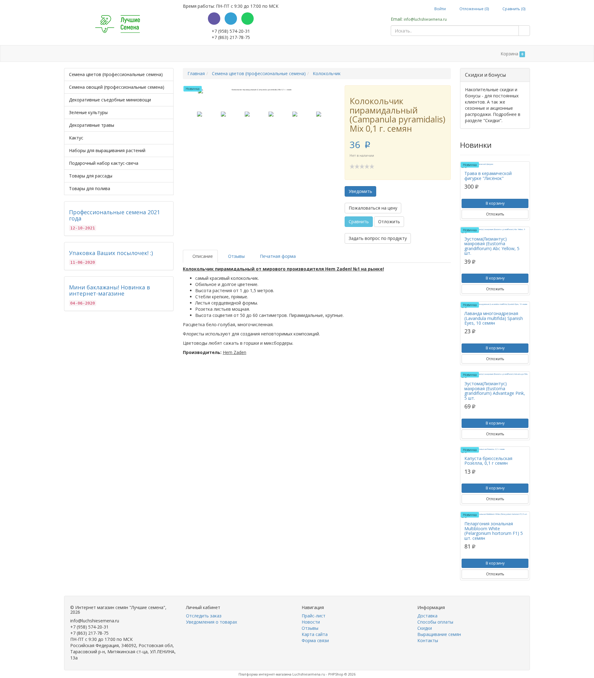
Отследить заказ (204, 616)
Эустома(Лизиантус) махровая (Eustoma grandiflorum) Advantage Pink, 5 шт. (494, 391)
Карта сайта (315, 634)
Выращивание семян (231, 54)
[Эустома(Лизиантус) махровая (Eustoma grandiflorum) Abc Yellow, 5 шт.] (495, 230)
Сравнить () (513, 8)
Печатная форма (277, 256)
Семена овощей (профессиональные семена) (116, 87)
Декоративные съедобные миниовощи (110, 100)
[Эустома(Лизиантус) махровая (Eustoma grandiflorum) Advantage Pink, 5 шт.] (495, 375)
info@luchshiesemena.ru (425, 19)
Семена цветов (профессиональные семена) (116, 74)
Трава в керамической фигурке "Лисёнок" (488, 175)
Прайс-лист (313, 616)
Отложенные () (473, 8)
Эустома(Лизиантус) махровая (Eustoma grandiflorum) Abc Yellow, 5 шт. (491, 246)
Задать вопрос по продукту (378, 238)
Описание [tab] (202, 256)
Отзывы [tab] (236, 256)
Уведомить (360, 191)
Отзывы (310, 628)
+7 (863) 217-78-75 (231, 37)
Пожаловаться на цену (373, 208)
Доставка (121, 54)
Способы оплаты (158, 54)
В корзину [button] (495, 203)
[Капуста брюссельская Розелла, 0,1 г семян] (495, 450)
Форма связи (315, 640)
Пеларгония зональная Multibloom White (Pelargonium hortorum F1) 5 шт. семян (493, 531)
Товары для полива (89, 188)
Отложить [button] (389, 221)
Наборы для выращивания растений (107, 150)
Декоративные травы (91, 125)
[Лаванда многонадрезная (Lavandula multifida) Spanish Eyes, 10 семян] (495, 305)
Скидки (193, 54)
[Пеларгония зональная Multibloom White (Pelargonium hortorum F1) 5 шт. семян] (495, 515)
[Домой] (70, 53)
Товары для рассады (90, 176)
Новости (311, 622)
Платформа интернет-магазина (265, 674)
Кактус (76, 138)
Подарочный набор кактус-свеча (103, 163)
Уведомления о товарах (211, 622)
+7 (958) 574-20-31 (231, 31)
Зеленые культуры (88, 112)
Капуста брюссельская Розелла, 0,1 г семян (488, 460)
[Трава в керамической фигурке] (495, 165)
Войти (439, 8)
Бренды (90, 54)
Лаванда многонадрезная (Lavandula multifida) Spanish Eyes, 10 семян (493, 318)
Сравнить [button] (359, 221)
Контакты (272, 54)
